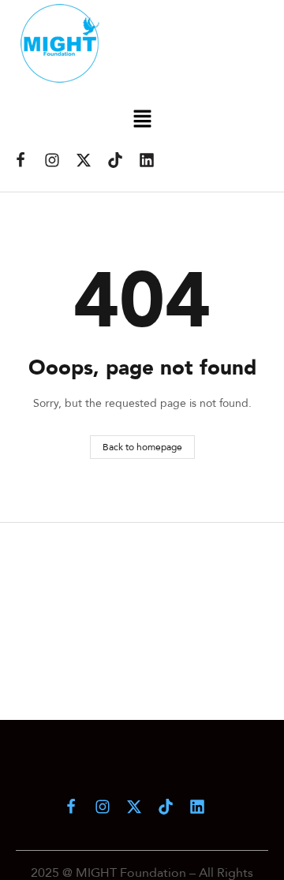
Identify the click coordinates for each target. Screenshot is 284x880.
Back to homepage (142, 446)
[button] (142, 119)
